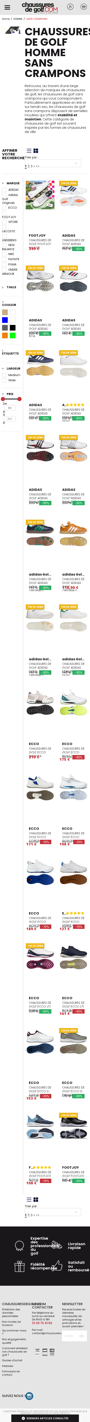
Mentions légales (31, 1413)
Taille (11, 287)
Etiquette (10, 353)
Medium (14, 375)
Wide (12, 380)
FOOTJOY (11, 213)
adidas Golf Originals (10, 195)
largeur (13, 369)
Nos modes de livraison (11, 1323)
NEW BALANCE (8, 245)
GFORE (13, 222)
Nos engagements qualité (14, 1340)
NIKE (11, 254)
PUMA (12, 264)
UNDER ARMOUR (9, 270)
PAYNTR (13, 259)
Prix (10, 394)
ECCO (12, 208)
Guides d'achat (12, 1360)
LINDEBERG (11, 236)
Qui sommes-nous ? (14, 1332)
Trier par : (31, 157)
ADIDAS (13, 190)
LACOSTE (11, 227)
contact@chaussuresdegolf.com (53, 1333)
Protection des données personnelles (11, 1313)
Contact (63, 1413)
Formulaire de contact (11, 1373)
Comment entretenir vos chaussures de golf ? (15, 1351)
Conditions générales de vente (21, 1411)
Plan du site (50, 1413)
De (5, 404)
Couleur (9, 305)
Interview (7, 1366)
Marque (13, 183)
